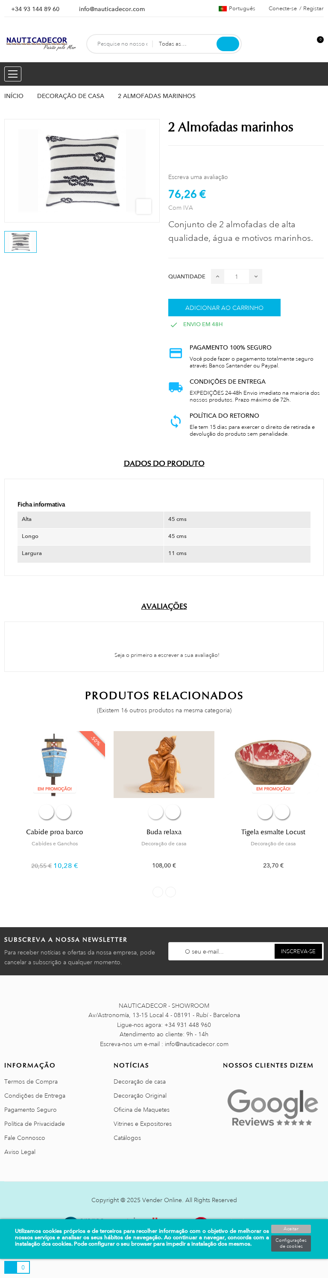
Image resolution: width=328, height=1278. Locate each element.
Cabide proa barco (54, 832)
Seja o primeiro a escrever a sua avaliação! (166, 655)
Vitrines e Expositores (143, 1124)
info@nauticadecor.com (112, 9)
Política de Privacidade (34, 1124)
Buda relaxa (164, 832)
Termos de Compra (31, 1081)
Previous (157, 892)
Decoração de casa (164, 844)
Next (170, 892)
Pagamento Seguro (30, 1109)
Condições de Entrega (34, 1095)
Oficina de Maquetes (142, 1109)
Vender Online (162, 1200)
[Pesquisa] (228, 44)
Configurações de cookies (291, 1243)
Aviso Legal (19, 1152)
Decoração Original (140, 1095)
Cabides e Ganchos (55, 844)
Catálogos (127, 1138)
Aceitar (291, 1229)
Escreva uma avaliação (198, 177)
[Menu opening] (12, 74)
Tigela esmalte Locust (273, 832)
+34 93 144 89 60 (35, 9)
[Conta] (303, 44)
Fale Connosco (24, 1138)
